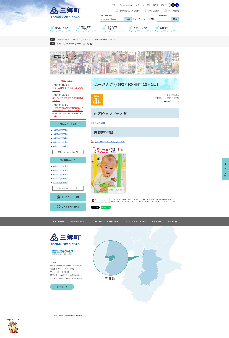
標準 (148, 5)
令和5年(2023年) (60, 142)
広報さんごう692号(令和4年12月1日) (73, 44)
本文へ (114, 5)
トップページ (63, 39)
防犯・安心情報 (153, 11)
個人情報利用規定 (77, 221)
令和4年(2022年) (60, 146)
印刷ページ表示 (172, 101)
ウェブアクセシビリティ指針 (135, 221)
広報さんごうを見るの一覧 (68, 152)
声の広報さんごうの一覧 (68, 188)
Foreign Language (126, 5)
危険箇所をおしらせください (130, 11)
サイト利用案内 (96, 221)
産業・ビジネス (140, 28)
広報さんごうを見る (68, 124)
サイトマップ (157, 221)
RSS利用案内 (112, 221)
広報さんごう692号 (99, 123)
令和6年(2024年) (60, 138)
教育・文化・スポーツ (113, 28)
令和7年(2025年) (60, 134)
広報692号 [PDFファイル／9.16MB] (110, 142)
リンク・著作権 (58, 221)
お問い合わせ (62, 287)
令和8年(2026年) (60, 130)
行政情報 (164, 28)
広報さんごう (76, 39)
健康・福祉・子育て (87, 28)
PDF (152, 19)
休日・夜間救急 (173, 11)
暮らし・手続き (61, 28)
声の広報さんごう (68, 160)
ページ (145, 19)
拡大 (154, 5)
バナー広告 (172, 221)
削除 (91, 44)
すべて (137, 19)
